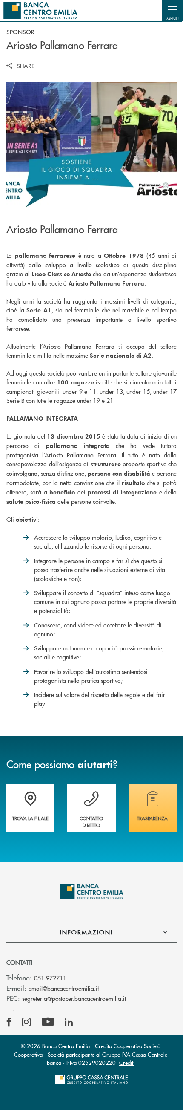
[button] (172, 10)
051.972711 (50, 978)
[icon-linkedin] (69, 1022)
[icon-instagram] (26, 1022)
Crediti (126, 1062)
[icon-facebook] (8, 1022)
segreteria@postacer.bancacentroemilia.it (74, 998)
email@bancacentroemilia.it (64, 988)
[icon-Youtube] (47, 1022)
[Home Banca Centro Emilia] (40, 10)
